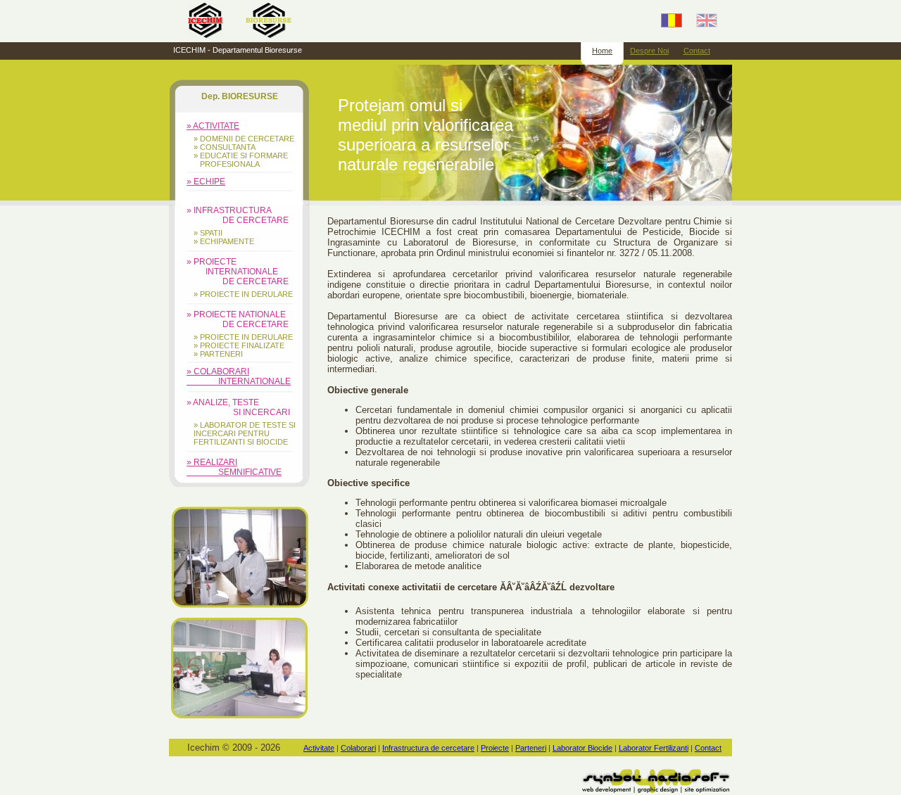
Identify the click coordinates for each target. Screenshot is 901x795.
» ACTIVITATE (213, 126)
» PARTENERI (218, 354)
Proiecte (495, 748)
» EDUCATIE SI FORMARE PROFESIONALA (241, 159)
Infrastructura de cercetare (428, 748)
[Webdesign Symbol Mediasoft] (656, 789)
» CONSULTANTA (225, 147)
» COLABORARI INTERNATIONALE (239, 376)
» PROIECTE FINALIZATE (239, 345)
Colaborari (358, 748)
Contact (696, 50)
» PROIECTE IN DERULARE (243, 294)
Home (602, 50)
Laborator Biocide (582, 748)
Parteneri (530, 748)
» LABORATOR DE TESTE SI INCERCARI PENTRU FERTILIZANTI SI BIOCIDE (245, 433)
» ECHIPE (206, 181)
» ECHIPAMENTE (224, 241)
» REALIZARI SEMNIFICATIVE (234, 467)
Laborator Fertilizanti (653, 748)
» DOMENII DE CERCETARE (244, 138)
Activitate (318, 748)
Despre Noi (649, 50)
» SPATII (208, 233)
